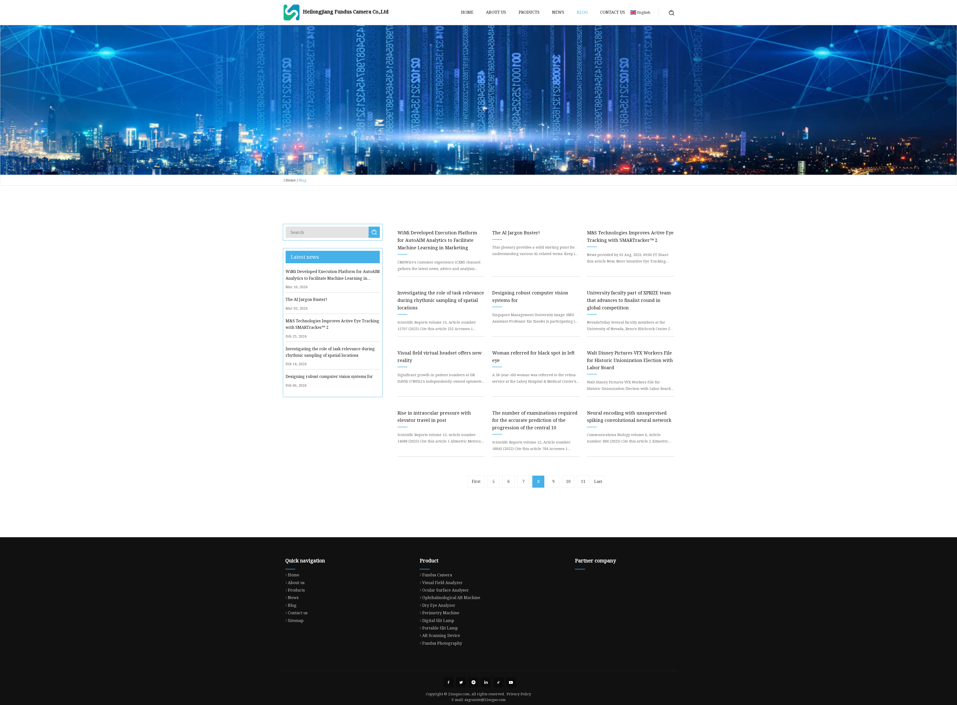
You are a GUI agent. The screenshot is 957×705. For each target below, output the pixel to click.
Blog (582, 12)
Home (467, 12)
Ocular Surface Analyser (445, 590)
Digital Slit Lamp (438, 620)
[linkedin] (486, 682)
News (558, 12)
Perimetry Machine (440, 613)
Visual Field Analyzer (442, 582)
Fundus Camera (437, 575)
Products (529, 12)
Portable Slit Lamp (440, 628)
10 (568, 481)
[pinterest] (473, 682)
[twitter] (461, 682)
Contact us (612, 12)
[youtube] (511, 682)
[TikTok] (498, 682)
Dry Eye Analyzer (438, 605)
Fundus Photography (442, 643)
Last (598, 481)
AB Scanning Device (441, 635)
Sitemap (296, 620)
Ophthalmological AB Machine (451, 597)
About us (496, 12)
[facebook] (449, 682)
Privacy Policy (519, 694)
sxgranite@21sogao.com (485, 699)
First (476, 481)
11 (583, 481)
